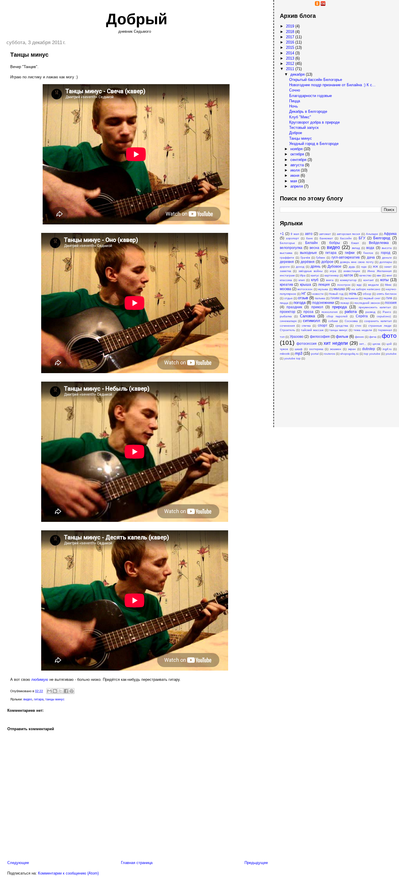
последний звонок (367, 302)
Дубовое (334, 266)
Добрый (136, 19)
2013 (290, 58)
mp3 (298, 353)
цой (389, 343)
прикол (317, 307)
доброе (327, 262)
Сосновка (351, 321)
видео (27, 699)
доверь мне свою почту (357, 262)
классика (286, 280)
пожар (344, 302)
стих (358, 325)
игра (333, 271)
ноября (297, 149)
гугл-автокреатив (346, 257)
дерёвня (308, 262)
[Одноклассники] (317, 4)
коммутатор (348, 280)
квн (379, 275)
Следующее (18, 863)
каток (348, 275)
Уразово (296, 336)
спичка (306, 325)
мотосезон (305, 289)
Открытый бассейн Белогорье (315, 79)
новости (318, 293)
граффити (287, 257)
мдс (359, 284)
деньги (387, 257)
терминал (385, 330)
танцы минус (55, 699)
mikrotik (285, 353)
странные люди (379, 325)
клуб (314, 280)
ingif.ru (387, 349)
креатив (286, 284)
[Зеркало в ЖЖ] (282, 4)
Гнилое (368, 252)
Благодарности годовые (310, 96)
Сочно (294, 90)
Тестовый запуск (304, 127)
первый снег (372, 298)
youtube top (292, 358)
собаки (333, 321)
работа (351, 311)
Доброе (295, 133)
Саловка (307, 316)
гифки (350, 252)
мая (294, 181)
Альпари (372, 234)
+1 (282, 234)
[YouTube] (288, 4)
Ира (303, 275)
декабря (298, 74)
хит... (362, 343)
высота (387, 248)
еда (364, 266)
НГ (303, 293)
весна (314, 248)
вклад (356, 248)
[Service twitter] (334, 4)
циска (376, 343)
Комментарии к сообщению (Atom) (68, 873)
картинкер (332, 275)
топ (282, 336)
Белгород (381, 238)
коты (384, 280)
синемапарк (288, 321)
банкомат (326, 238)
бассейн (346, 238)
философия (320, 336)
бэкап (355, 243)
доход (300, 266)
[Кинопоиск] (299, 4)
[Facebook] (305, 4)
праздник (294, 307)
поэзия (391, 302)
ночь (353, 293)
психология (329, 312)
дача (371, 257)
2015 (290, 47)
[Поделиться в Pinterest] (71, 691)
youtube (391, 353)
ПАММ (334, 298)
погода (300, 302)
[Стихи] (340, 4)
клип (302, 280)
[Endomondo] (346, 4)
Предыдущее (256, 863)
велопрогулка (291, 248)
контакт (368, 280)
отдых (288, 298)
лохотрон (344, 284)
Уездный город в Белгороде (314, 143)
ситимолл (311, 320)
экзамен (335, 349)
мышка (339, 289)
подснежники (323, 302)
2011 (290, 69)
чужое (284, 349)
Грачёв (305, 257)
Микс (388, 284)
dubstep (368, 349)
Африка (390, 234)
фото (389, 335)
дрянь (315, 266)
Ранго (387, 312)
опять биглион (387, 293)
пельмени (351, 298)
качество (365, 275)
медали (373, 284)
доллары (385, 262)
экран (352, 349)
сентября (299, 159)
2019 (290, 26)
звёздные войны (310, 271)
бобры (334, 243)
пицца (284, 302)
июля (295, 170)
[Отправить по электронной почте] (49, 691)
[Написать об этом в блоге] (55, 691)
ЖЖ (375, 266)
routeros (329, 353)
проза (308, 312)
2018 (290, 32)
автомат (325, 234)
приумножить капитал (375, 307)
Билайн (311, 243)
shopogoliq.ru (349, 353)
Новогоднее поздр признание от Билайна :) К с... (332, 85)
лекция (324, 284)
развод (370, 312)
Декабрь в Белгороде (308, 111)
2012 (290, 63)
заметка (285, 271)
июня (295, 175)
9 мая (295, 234)
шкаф (298, 349)
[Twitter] (329, 4)
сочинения (287, 325)
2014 (290, 53)
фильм (342, 336)
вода (370, 248)
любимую (39, 679)
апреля (297, 186)
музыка (323, 289)
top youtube (372, 353)
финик (359, 336)
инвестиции (352, 271)
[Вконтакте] (311, 4)
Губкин (320, 257)
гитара (39, 699)
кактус (315, 275)
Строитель (287, 330)
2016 (290, 42)
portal (315, 353)
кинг (389, 275)
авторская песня (348, 234)
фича (373, 336)
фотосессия (306, 343)
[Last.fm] (323, 4)
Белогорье (287, 243)
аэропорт (292, 238)
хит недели (336, 343)
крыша (305, 284)
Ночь (293, 106)
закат (388, 266)
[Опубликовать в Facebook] (66, 691)
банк (309, 238)
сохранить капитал (377, 321)
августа (297, 165)
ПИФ (389, 298)
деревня (287, 262)
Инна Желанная (379, 271)
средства (341, 325)
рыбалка (286, 316)
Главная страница (136, 863)
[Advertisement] (309, 390)
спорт (322, 325)
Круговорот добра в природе (314, 122)
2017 (290, 37)
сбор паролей (337, 316)
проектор (287, 312)
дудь (352, 266)
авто (309, 234)
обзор (367, 293)
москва (285, 289)
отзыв (303, 298)
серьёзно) (384, 316)
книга (330, 280)
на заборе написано (366, 289)
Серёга (362, 316)
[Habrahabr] (294, 4)
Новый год (336, 293)
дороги (285, 266)
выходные (308, 252)
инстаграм (287, 275)
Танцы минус (300, 138)
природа (339, 307)
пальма (320, 298)
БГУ (362, 238)
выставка (286, 252)
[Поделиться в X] (60, 691)
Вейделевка (379, 243)
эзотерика (316, 349)
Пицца (294, 101)
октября (297, 154)
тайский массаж (312, 330)
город (385, 252)
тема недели (362, 330)
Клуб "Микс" (300, 117)
